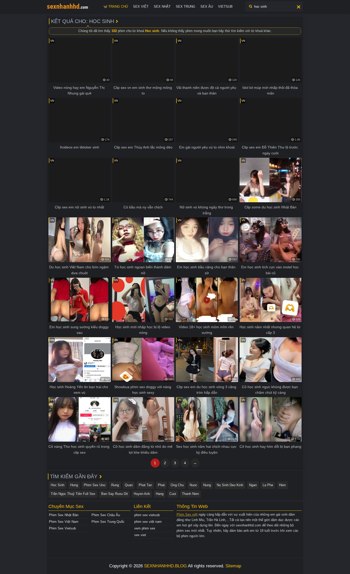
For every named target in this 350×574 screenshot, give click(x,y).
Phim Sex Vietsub (62, 528)
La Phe (268, 485)
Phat (161, 485)
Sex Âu (206, 6)
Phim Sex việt (187, 514)
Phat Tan (145, 485)
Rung (115, 485)
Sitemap (233, 566)
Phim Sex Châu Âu (105, 515)
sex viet (140, 535)
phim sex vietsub (147, 515)
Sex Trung (185, 6)
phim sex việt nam (148, 522)
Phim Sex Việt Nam (63, 522)
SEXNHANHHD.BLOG (165, 566)
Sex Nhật (162, 6)
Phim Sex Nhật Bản (63, 515)
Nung (207, 485)
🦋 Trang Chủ (115, 6)
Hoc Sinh (57, 485)
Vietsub (225, 6)
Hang (159, 494)
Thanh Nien (190, 494)
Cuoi (172, 494)
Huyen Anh (142, 494)
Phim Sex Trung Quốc (108, 522)
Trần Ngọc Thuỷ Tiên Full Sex (73, 494)
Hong (74, 485)
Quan (129, 485)
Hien (282, 485)
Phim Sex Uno (94, 485)
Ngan (253, 485)
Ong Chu (177, 485)
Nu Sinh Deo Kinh (230, 485)
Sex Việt (141, 6)
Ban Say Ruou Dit (114, 494)
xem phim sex (144, 528)
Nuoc (193, 485)
